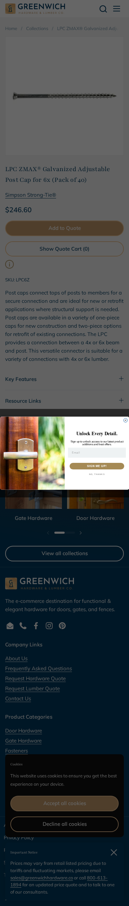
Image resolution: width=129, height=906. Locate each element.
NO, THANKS (97, 474)
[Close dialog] (125, 420)
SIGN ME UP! (97, 466)
